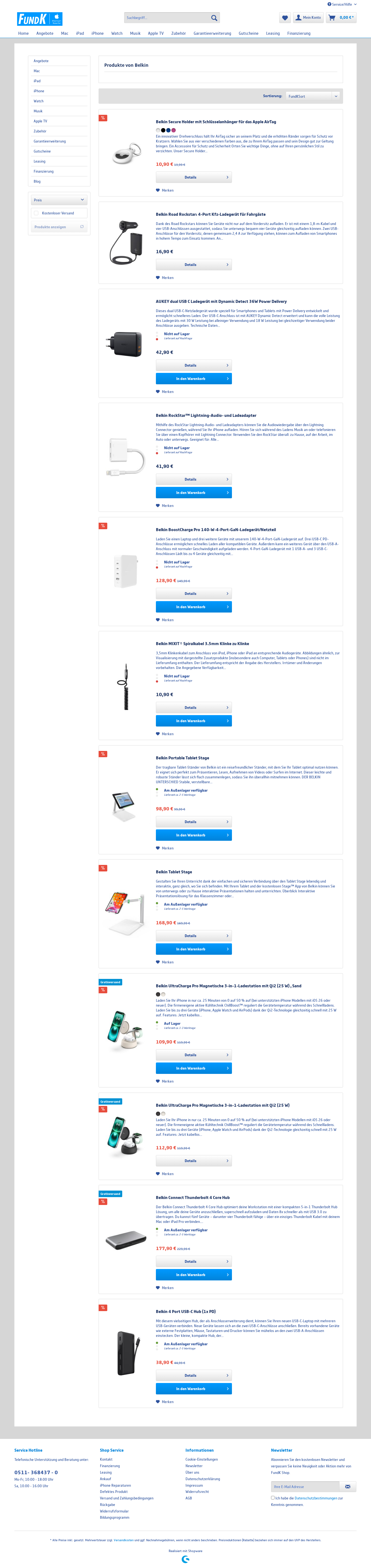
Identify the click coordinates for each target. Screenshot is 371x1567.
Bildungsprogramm (114, 1517)
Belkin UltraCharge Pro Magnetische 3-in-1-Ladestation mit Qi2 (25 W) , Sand (228, 985)
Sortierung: (272, 96)
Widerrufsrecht (197, 1491)
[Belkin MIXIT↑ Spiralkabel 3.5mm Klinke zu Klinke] (126, 685)
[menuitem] (172, 17)
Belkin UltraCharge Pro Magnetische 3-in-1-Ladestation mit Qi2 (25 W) (223, 1105)
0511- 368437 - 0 (36, 1472)
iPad (37, 81)
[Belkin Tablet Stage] (126, 913)
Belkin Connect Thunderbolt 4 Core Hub (193, 1197)
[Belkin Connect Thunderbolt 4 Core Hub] (126, 1239)
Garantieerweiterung (50, 141)
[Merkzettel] (285, 17)
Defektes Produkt (114, 1491)
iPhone (39, 91)
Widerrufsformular (114, 1511)
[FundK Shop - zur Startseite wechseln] (39, 19)
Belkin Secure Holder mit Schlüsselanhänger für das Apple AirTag (216, 121)
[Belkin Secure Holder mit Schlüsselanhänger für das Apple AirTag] (126, 153)
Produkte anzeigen (50, 227)
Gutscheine (42, 151)
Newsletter (194, 1466)
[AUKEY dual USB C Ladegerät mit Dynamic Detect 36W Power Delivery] (126, 343)
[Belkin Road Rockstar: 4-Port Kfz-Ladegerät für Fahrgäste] (126, 243)
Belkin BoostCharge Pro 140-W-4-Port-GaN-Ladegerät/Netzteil (216, 529)
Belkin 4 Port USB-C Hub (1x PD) (186, 1311)
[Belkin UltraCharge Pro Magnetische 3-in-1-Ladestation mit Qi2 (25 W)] (126, 1030)
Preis (38, 200)
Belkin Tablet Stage (174, 871)
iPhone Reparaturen (115, 1485)
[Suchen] (214, 17)
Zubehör (40, 131)
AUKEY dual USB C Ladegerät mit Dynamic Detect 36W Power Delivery (221, 301)
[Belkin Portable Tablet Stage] (126, 799)
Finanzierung (44, 171)
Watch (38, 101)
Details (190, 177)
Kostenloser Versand (58, 213)
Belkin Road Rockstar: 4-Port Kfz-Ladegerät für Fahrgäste (211, 214)
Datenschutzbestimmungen (316, 1498)
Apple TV (40, 121)
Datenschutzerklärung (203, 1479)
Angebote (41, 61)
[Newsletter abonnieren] (347, 1486)
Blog (37, 181)
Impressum (194, 1485)
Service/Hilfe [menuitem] (342, 4)
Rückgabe (107, 1504)
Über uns (192, 1472)
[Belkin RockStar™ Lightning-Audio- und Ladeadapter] (126, 457)
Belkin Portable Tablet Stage (182, 757)
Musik (38, 111)
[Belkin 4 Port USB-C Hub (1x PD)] (126, 1353)
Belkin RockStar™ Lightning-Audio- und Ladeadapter (206, 415)
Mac (37, 71)
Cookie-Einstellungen (202, 1459)
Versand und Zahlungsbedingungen (126, 1498)
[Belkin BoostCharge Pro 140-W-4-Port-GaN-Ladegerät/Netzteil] (126, 571)
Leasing (39, 161)
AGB (189, 1498)
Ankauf (105, 1479)
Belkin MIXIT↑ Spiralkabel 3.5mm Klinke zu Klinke (202, 643)
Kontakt (106, 1459)
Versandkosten (124, 1540)
